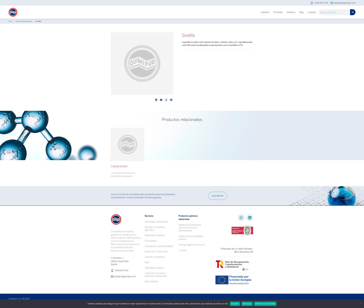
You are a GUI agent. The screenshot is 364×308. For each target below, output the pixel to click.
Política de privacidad (265, 303)
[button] (156, 100)
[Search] (352, 12)
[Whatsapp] (241, 217)
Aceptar (235, 303)
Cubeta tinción (119, 166)
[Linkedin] (249, 217)
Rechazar (247, 303)
